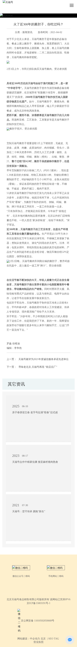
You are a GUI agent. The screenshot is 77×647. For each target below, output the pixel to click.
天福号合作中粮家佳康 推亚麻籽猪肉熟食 (35, 462)
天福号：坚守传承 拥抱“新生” (28, 511)
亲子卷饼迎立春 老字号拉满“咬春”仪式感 (35, 412)
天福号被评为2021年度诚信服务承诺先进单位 (43, 359)
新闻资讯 (27, 32)
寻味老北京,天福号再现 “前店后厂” (37, 367)
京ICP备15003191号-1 (38, 603)
